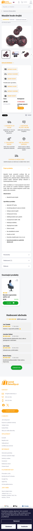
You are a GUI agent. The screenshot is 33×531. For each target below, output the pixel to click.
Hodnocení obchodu (16, 315)
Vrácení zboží (5, 466)
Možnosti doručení (13, 74)
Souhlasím (24, 526)
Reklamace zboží (6, 463)
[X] (7, 404)
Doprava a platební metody (9, 422)
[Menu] (31, 2)
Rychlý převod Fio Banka (8, 476)
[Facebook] (3, 404)
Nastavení (16, 521)
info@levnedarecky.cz (10, 393)
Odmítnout (8, 526)
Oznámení (4, 461)
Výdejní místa (5, 425)
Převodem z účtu (6, 473)
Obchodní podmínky (7, 453)
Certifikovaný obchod (7, 445)
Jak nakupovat (6, 420)
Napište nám (5, 440)
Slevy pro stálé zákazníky (8, 430)
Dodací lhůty (5, 428)
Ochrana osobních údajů (8, 455)
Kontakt (4, 437)
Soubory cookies (6, 458)
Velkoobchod (5, 443)
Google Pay (5, 479)
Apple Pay (4, 481)
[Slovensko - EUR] (13, 2)
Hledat (29, 6)
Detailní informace (7, 62)
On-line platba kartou (7, 484)
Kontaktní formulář (10, 411)
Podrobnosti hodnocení (21, 19)
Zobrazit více (16, 367)
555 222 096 (8, 397)
